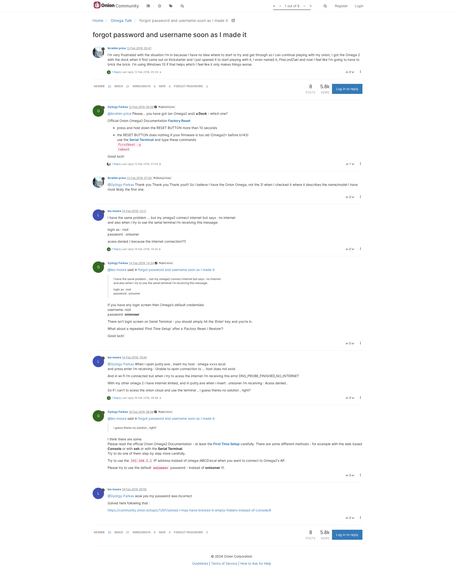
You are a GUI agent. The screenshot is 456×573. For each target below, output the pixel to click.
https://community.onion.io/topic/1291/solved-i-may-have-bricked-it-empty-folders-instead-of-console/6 (189, 510)
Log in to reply (347, 89)
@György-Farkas (121, 185)
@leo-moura (117, 270)
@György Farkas (163, 178)
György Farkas (118, 107)
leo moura (114, 211)
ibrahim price (117, 48)
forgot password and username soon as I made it (176, 270)
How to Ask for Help (255, 563)
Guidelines (200, 563)
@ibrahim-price (119, 113)
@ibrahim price (168, 107)
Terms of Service (224, 563)
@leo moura (166, 263)
